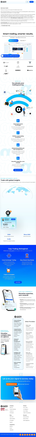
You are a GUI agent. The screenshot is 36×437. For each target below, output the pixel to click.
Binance (11, 426)
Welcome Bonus (26, 416)
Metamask (11, 429)
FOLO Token (25, 407)
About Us (11, 407)
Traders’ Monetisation (27, 412)
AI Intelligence (25, 409)
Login (27, 1)
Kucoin (11, 428)
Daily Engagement (26, 420)
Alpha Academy (12, 418)
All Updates (12, 420)
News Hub (11, 416)
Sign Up (31, 1)
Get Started (12, 412)
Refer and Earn (25, 418)
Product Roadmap (13, 409)
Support (11, 422)
